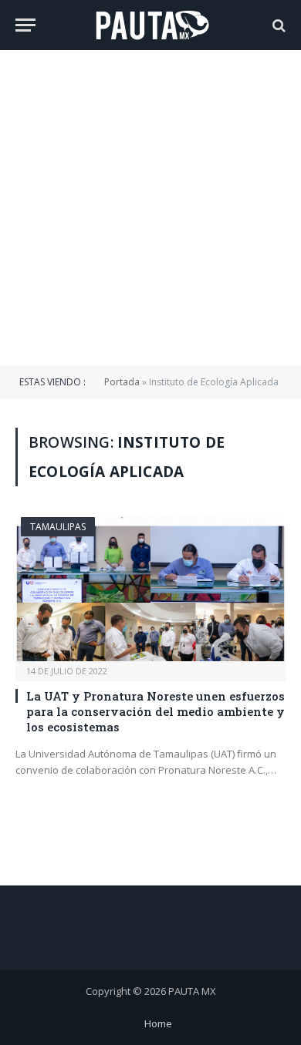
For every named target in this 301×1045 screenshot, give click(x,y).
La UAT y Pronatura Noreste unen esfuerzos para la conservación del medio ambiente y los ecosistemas (155, 711)
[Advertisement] (150, 208)
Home (158, 1023)
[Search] (277, 25)
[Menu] (25, 25)
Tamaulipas (58, 526)
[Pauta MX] (150, 25)
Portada (122, 381)
